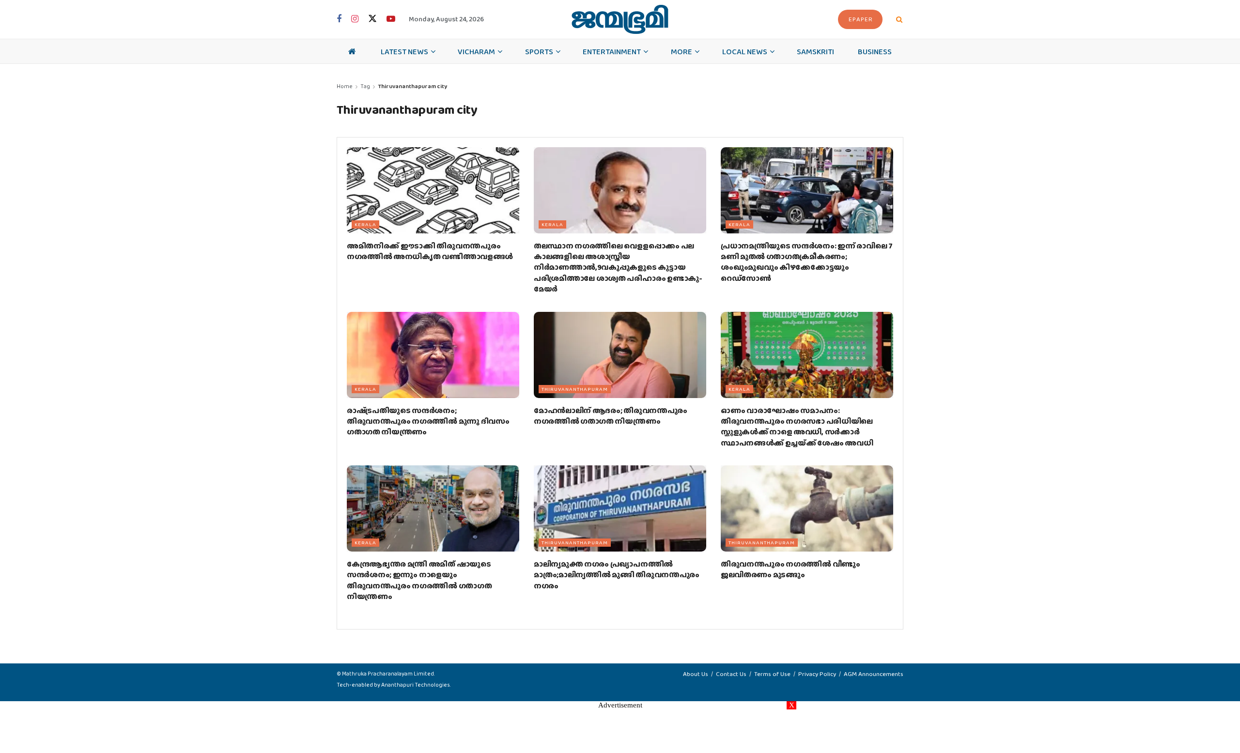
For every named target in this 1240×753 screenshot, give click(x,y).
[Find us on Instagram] (354, 19)
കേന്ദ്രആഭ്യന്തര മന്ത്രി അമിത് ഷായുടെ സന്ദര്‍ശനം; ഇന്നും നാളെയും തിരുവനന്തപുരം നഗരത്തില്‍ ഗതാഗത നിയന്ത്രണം (419, 580)
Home (345, 86)
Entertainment (612, 51)
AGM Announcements (873, 673)
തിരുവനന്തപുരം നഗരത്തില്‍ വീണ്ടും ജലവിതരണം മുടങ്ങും (790, 569)
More (681, 51)
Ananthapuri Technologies (415, 684)
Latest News (404, 51)
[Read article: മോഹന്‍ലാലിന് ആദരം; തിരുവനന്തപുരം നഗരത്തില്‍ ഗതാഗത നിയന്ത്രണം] (620, 355)
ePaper (861, 19)
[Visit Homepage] (620, 19)
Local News (744, 51)
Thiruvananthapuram (575, 389)
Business (875, 51)
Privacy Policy (817, 673)
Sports (539, 51)
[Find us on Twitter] (372, 19)
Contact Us (731, 673)
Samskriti (815, 51)
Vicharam (476, 51)
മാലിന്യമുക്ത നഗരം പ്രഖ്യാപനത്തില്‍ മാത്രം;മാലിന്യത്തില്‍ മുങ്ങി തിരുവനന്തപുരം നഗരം (616, 574)
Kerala (365, 224)
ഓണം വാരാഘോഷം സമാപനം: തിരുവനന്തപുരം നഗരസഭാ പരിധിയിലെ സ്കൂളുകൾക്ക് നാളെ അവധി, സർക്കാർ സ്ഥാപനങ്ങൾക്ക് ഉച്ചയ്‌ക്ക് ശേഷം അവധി (797, 426)
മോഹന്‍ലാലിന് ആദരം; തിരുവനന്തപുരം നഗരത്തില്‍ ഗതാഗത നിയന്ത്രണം (610, 416)
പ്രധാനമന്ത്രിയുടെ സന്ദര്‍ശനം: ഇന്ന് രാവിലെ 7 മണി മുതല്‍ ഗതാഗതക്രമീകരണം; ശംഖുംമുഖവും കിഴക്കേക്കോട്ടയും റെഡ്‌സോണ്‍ (807, 262)
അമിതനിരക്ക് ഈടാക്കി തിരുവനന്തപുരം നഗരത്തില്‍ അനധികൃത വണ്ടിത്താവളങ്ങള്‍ (430, 251)
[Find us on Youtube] (391, 19)
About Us (695, 673)
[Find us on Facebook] (339, 19)
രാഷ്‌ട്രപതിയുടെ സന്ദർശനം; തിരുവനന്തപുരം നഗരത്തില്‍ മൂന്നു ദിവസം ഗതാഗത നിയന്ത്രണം (428, 421)
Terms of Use (772, 673)
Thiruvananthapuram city (412, 86)
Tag (365, 86)
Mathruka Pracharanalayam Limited (388, 673)
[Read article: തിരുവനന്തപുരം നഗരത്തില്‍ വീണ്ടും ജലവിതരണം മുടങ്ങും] (807, 508)
